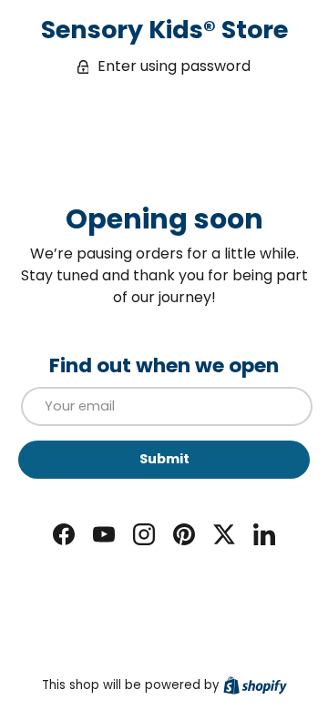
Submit (164, 459)
